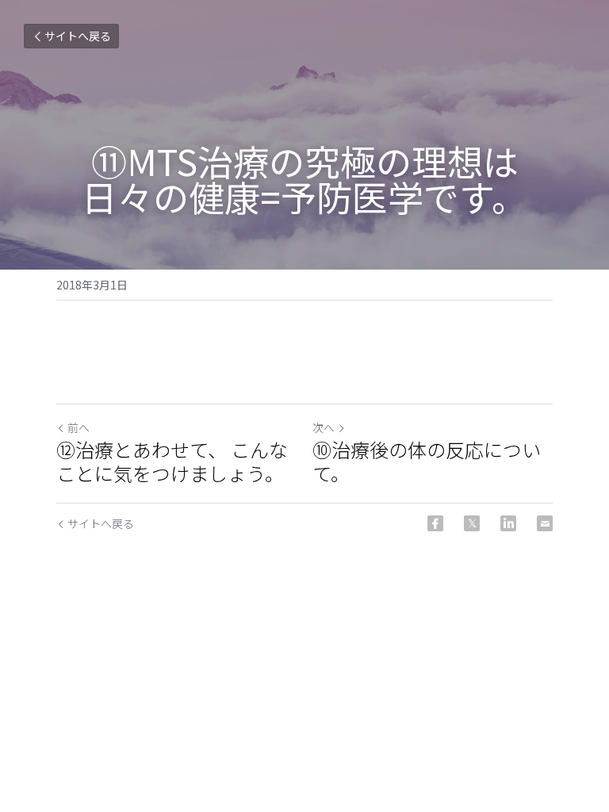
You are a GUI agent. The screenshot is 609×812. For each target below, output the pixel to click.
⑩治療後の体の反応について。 (426, 461)
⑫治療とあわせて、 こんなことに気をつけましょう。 (172, 461)
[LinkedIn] (508, 523)
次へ (323, 427)
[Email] (545, 523)
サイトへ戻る (77, 36)
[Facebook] (435, 523)
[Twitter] (472, 523)
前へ (78, 427)
